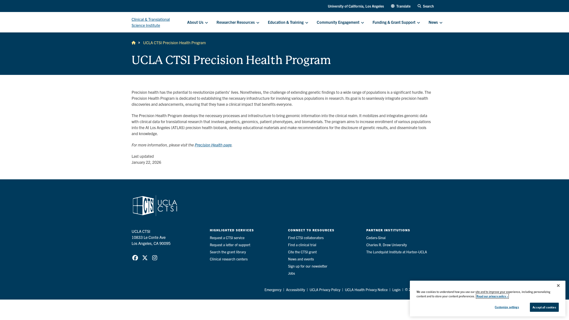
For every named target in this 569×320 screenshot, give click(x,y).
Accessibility (295, 289)
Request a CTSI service (227, 237)
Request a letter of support (230, 244)
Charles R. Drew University (386, 244)
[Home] (134, 43)
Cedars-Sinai (376, 237)
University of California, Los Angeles (356, 6)
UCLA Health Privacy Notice (366, 289)
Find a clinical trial (302, 244)
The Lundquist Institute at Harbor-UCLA (396, 252)
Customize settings (507, 307)
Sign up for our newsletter (307, 266)
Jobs (291, 273)
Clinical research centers (229, 259)
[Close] (558, 285)
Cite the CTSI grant (302, 252)
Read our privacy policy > (492, 296)
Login (396, 289)
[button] (400, 6)
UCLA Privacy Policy (325, 289)
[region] (487, 298)
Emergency (272, 289)
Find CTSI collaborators (306, 237)
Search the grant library (228, 252)
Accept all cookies (544, 307)
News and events (301, 259)
